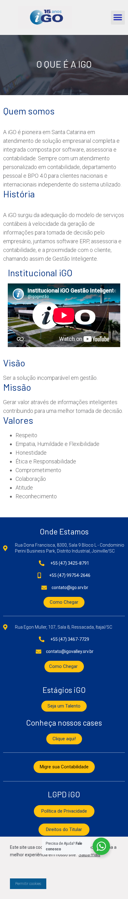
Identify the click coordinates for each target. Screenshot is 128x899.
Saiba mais (89, 854)
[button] (118, 18)
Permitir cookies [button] (28, 884)
